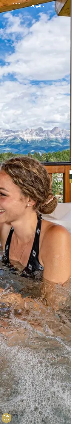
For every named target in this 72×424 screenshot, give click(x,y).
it (54, 3)
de (53, 3)
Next (70, 422)
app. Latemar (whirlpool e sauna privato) (6, 418)
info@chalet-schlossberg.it (18, 3)
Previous (68, 422)
